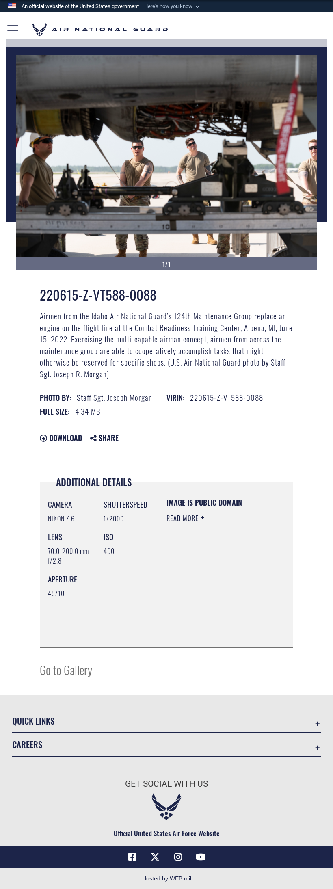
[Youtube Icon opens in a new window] (201, 857)
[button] (172, 6)
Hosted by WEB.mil (166, 878)
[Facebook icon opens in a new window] (132, 857)
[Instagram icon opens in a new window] (178, 857)
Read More (183, 518)
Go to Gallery (66, 669)
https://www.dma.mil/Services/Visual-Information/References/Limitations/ (215, 632)
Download (64, 438)
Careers (27, 744)
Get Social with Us (166, 784)
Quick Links (33, 720)
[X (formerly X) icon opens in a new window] (155, 857)
